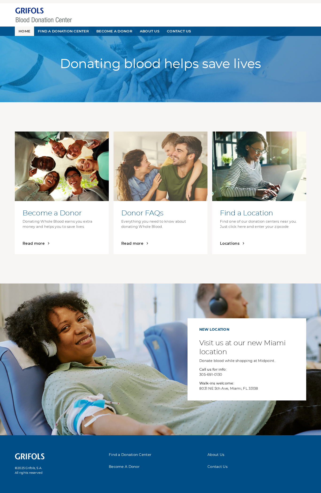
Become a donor (114, 31)
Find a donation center (63, 31)
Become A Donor (124, 467)
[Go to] (30, 456)
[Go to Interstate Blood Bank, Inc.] (43, 14)
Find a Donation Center (130, 455)
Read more (34, 243)
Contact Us (179, 31)
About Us (149, 31)
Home (24, 31)
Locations (229, 243)
